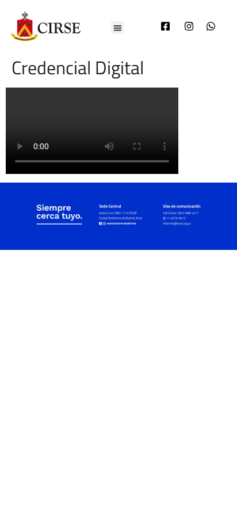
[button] (117, 28)
